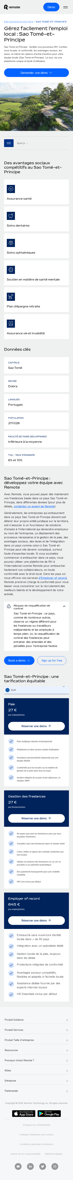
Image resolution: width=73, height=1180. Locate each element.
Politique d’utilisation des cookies (36, 1134)
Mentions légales (53, 1154)
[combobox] (36, 690)
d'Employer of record (53, 578)
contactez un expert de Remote (34, 506)
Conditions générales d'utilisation (36, 1144)
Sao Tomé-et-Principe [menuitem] (51, 21)
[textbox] (36, 690)
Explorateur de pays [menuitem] (18, 21)
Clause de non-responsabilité (25, 1154)
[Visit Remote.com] (15, 7)
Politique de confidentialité (36, 1125)
